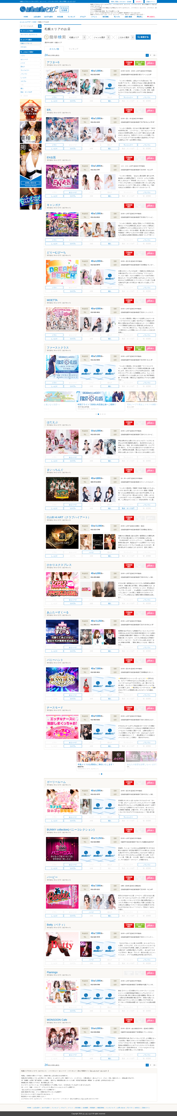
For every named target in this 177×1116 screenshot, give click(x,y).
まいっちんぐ (55, 469)
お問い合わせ (121, 1107)
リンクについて (110, 1107)
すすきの (23, 47)
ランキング (71, 17)
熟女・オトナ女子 (26, 92)
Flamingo (52, 972)
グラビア (83, 17)
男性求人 (140, 17)
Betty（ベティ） (56, 924)
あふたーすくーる (58, 612)
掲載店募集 (100, 1107)
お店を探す (37, 17)
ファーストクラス (58, 347)
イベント (94, 17)
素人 (22, 88)
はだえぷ (52, 422)
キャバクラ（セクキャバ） (29, 34)
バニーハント (55, 659)
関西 (116, 2)
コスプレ (23, 81)
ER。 (50, 109)
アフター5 (53, 62)
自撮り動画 (128, 17)
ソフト (23, 56)
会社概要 (85, 1107)
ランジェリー (25, 70)
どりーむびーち (56, 252)
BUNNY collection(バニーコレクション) (70, 829)
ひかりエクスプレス (59, 564)
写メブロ (117, 17)
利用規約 (92, 1107)
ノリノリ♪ (24, 74)
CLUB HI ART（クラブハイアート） (69, 517)
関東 (112, 2)
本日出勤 (60, 17)
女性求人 (152, 17)
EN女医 (51, 157)
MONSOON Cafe (57, 1019)
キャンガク (54, 204)
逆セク (23, 66)
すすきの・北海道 (125, 2)
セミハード (24, 59)
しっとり (23, 77)
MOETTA (52, 300)
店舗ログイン (150, 2)
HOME (26, 17)
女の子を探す (48, 17)
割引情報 (105, 17)
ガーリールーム (56, 782)
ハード (23, 63)
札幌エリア (24, 43)
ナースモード (55, 707)
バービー (52, 877)
